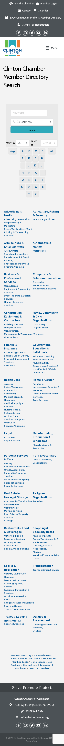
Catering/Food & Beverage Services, (14, 537)
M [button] (22, 172)
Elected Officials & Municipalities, (43, 361)
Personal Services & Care (16, 457)
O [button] (36, 172)
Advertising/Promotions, (17, 219)
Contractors (11, 337)
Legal (8, 433)
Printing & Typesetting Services (16, 234)
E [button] (22, 158)
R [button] (29, 179)
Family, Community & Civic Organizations (45, 316)
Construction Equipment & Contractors (13, 316)
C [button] (36, 151)
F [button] (29, 158)
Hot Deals (34, 658)
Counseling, (10, 393)
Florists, (37, 552)
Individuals (39, 372)
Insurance (9, 365)
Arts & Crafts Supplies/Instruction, (16, 252)
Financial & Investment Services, (16, 361)
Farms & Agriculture (43, 219)
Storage (8, 520)
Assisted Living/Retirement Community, (14, 387)
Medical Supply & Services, (13, 405)
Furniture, (38, 384)
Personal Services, (14, 482)
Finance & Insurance (10, 346)
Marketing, (10, 226)
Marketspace (38, 662)
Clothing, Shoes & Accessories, (42, 547)
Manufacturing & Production (42, 447)
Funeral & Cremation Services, (15, 475)
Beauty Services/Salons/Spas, (17, 465)
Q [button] (23, 179)
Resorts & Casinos (14, 624)
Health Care (12, 379)
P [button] (42, 172)
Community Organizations (40, 326)
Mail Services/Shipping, (17, 479)
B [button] (29, 151)
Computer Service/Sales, (41, 284)
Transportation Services (46, 570)
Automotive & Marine (42, 244)
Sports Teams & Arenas (17, 609)
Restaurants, (11, 545)
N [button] (29, 172)
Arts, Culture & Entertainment (14, 244)
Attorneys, (9, 437)
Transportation (43, 565)
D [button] (42, 151)
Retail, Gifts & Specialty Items (46, 557)
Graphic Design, (12, 222)
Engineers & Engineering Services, (17, 291)
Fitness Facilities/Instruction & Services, (16, 589)
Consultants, (11, 286)
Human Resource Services (13, 304)
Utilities (37, 631)
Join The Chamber (39, 668)
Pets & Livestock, (42, 459)
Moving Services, (13, 511)
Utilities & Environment (41, 618)
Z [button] (36, 194)
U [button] (22, 187)
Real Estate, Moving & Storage (16, 495)
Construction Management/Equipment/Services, (24, 332)
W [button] (35, 187)
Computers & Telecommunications (47, 276)
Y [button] (29, 194)
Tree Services (40, 400)
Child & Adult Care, (14, 470)
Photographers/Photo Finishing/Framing (16, 265)
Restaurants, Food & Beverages (16, 530)
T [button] (42, 179)
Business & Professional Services (12, 278)
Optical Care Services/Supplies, (14, 418)
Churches (38, 501)
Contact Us (29, 665)
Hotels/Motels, (12, 620)
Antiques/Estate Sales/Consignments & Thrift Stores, (45, 538)
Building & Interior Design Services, (14, 326)
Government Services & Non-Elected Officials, (46, 368)
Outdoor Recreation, (15, 596)
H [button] (42, 158)
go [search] (33, 129)
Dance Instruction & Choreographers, (15, 582)
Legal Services (12, 440)
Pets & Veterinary (44, 455)
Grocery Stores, (12, 542)
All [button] (52, 151)
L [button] (41, 165)
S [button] (36, 179)
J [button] (28, 165)
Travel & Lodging (15, 616)
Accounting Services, (15, 352)
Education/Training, (44, 356)
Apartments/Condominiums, (19, 501)
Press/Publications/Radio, (19, 229)
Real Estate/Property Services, (16, 516)
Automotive (39, 250)
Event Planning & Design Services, (17, 297)
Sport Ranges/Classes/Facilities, (19, 601)
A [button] (23, 151)
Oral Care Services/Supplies (14, 424)
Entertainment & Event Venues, (16, 259)
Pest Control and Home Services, (46, 395)
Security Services (13, 486)
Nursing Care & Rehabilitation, (12, 411)
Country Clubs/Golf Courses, (15, 575)
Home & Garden (43, 379)
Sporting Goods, (13, 606)
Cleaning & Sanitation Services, (45, 626)
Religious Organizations (42, 495)
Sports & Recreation (11, 567)
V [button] (29, 187)
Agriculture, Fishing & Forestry (46, 213)
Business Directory (21, 655)
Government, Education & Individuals (42, 348)
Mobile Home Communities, (11, 506)
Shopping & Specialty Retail (43, 530)
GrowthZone (32, 741)
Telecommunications (44, 288)
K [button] (35, 165)
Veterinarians (40, 462)
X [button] (43, 187)
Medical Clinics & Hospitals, (13, 398)
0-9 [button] (12, 151)
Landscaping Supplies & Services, (46, 389)
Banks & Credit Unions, (16, 355)
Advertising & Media (13, 213)
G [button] (35, 158)
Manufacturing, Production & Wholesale (43, 437)
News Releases (42, 655)
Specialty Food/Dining (16, 548)
